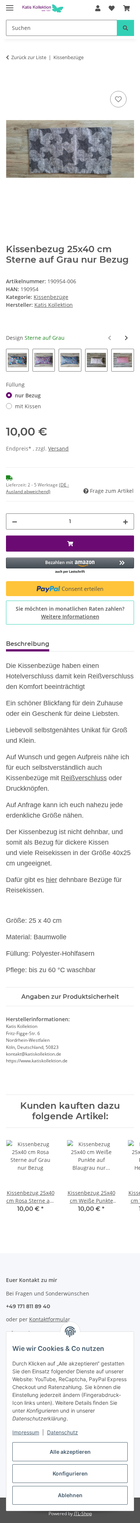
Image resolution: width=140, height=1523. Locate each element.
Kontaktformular (49, 1319)
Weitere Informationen (70, 616)
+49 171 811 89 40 (28, 1306)
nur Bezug (28, 395)
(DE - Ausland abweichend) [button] (37, 488)
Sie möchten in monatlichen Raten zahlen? (70, 612)
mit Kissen (28, 406)
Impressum (25, 1432)
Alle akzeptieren (70, 1452)
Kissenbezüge (51, 296)
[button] (98, 8)
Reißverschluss (84, 778)
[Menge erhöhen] (125, 521)
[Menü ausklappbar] (9, 4)
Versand (58, 448)
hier (51, 879)
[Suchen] (125, 28)
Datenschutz (62, 1432)
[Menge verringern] (14, 521)
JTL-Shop (83, 1513)
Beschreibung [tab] (27, 643)
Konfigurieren (70, 1473)
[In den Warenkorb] (12, 81)
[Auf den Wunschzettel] (118, 99)
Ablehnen (70, 1495)
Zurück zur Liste (28, 57)
